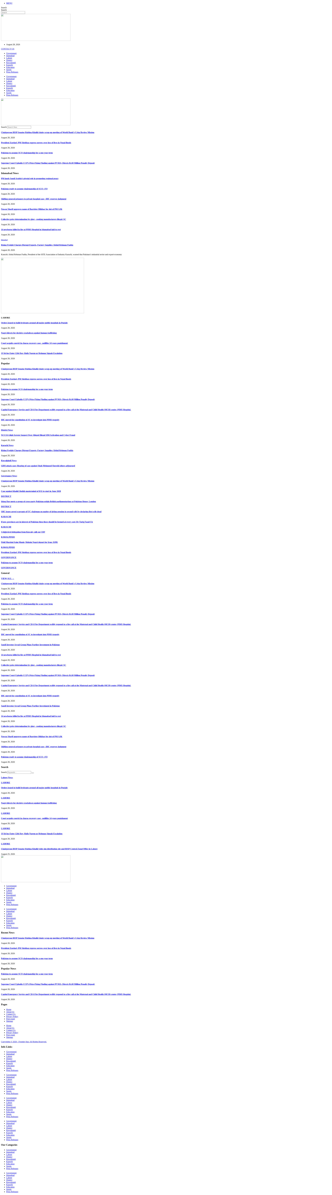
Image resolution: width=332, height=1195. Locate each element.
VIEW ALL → (7, 578)
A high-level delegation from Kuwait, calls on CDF (23, 532)
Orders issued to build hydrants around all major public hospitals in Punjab (34, 323)
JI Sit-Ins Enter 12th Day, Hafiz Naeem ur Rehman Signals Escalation (31, 353)
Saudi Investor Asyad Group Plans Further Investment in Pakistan (30, 645)
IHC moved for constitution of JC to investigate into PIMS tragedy (30, 420)
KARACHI (6, 517)
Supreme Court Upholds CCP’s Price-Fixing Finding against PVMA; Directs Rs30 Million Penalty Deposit (48, 163)
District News (7, 430)
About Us (10, 1012)
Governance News (9, 476)
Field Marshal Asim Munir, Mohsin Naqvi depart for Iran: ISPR (29, 542)
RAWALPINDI (8, 537)
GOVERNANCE (8, 557)
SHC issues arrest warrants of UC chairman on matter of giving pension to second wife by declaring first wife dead (51, 511)
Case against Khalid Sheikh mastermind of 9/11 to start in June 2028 (31, 491)
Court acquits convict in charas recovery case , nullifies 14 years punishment (34, 343)
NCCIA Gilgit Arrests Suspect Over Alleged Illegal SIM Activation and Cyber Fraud (38, 435)
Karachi (9, 65)
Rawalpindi (11, 63)
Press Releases (12, 72)
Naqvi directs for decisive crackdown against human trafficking (29, 333)
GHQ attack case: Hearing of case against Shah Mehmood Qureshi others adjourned (38, 466)
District (9, 60)
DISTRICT (6, 496)
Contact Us (10, 1014)
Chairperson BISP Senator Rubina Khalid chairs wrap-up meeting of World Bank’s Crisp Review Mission (47, 132)
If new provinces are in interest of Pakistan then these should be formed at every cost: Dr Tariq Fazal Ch (47, 522)
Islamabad (10, 56)
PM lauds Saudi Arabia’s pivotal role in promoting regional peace (29, 178)
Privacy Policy (12, 1016)
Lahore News (7, 777)
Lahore (9, 58)
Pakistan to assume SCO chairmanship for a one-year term (27, 153)
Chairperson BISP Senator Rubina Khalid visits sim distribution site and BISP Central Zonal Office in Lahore (49, 849)
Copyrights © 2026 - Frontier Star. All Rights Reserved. (24, 1042)
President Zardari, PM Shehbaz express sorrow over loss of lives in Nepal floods (36, 143)
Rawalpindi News (9, 460)
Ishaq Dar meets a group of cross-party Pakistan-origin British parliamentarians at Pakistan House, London (48, 501)
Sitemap (9, 1021)
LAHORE (5, 783)
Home (8, 1009)
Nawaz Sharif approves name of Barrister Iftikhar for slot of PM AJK (31, 209)
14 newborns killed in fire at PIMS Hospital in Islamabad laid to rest (31, 229)
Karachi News (7, 445)
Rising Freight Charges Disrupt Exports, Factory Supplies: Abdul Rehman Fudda (37, 245)
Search (4, 7)
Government (11, 53)
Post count (10, 1019)
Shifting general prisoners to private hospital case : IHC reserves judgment (33, 199)
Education (10, 67)
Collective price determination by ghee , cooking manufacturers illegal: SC (33, 219)
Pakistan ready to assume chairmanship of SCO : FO (24, 189)
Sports (8, 70)
